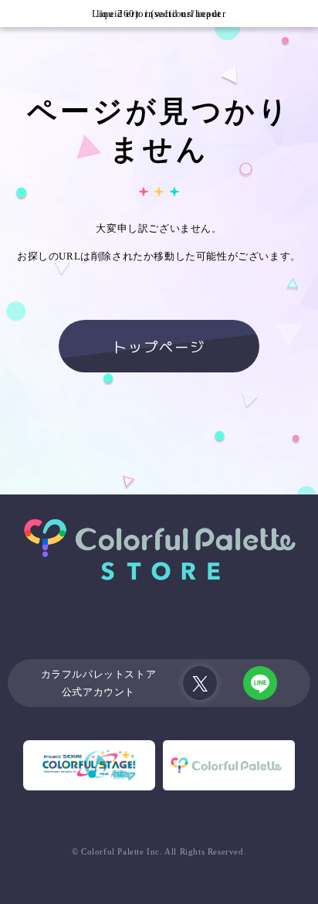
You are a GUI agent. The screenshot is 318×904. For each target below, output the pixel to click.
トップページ (159, 346)
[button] (13, 13)
